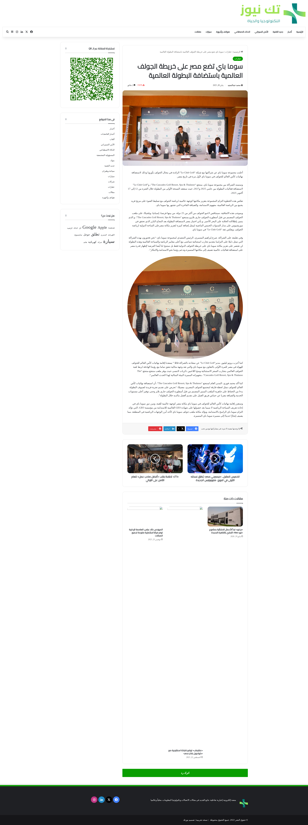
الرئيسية (299, 32)
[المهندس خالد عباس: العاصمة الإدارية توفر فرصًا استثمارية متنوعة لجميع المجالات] (145, 516)
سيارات (209, 32)
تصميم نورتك (189, 820)
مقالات (198, 32)
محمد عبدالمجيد (234, 85)
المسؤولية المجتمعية (106, 155)
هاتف (85, 242)
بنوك (112, 160)
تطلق (95, 234)
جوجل (86, 234)
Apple (102, 228)
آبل (80, 228)
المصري (104, 235)
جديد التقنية (278, 32)
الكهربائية (111, 235)
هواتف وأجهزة (223, 32)
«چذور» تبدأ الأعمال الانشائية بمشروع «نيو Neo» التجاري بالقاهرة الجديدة (226, 531)
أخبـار (290, 32)
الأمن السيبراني (261, 32)
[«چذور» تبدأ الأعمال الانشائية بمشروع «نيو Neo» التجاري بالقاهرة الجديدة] (225, 516)
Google (89, 227)
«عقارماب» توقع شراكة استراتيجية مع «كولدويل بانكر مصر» (185, 752)
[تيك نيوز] (273, 13)
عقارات (228, 52)
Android (111, 228)
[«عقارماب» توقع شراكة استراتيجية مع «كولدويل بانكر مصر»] (185, 627)
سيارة (109, 241)
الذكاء (76, 228)
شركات (111, 181)
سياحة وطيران (108, 171)
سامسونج (78, 235)
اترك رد (185, 772)
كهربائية (92, 241)
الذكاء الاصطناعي (242, 32)
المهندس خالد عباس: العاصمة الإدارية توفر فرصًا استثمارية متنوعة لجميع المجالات (146, 532)
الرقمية (69, 228)
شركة (100, 242)
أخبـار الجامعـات (108, 134)
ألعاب (112, 139)
